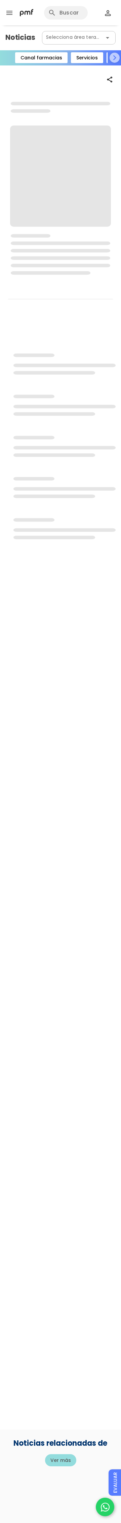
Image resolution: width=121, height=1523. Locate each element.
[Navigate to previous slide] (6, 58)
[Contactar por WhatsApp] (105, 1507)
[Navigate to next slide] (115, 58)
